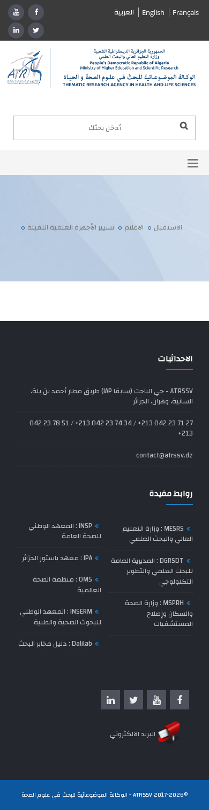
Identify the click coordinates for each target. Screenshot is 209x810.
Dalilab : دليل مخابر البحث (55, 643)
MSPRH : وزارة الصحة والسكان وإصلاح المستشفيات (159, 613)
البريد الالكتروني (133, 734)
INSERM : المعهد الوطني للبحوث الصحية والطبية (60, 617)
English (153, 12)
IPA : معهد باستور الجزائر (57, 558)
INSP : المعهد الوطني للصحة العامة (64, 531)
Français (186, 12)
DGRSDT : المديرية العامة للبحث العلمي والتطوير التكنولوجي (152, 571)
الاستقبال (168, 227)
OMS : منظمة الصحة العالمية (67, 585)
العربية (124, 12)
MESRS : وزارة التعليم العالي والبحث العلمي (157, 534)
